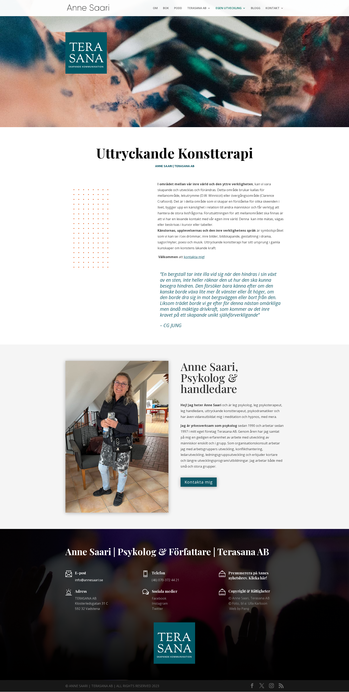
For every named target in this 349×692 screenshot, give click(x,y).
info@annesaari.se (89, 580)
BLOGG (255, 8)
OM (155, 8)
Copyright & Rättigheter (249, 591)
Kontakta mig (199, 482)
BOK (166, 8)
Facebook (159, 598)
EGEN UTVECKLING (229, 8)
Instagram (160, 603)
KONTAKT (273, 8)
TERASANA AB (196, 8)
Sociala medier (164, 591)
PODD (178, 8)
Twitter (157, 608)
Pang (245, 608)
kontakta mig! (194, 257)
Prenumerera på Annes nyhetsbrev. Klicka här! (248, 575)
